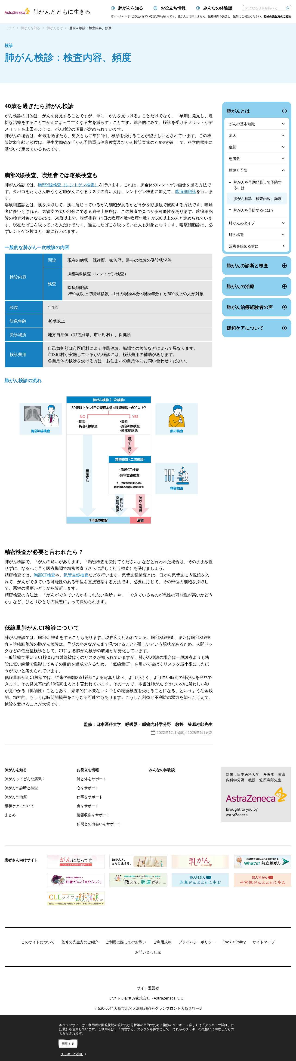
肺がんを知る (130, 8)
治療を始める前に (244, 246)
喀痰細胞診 (185, 191)
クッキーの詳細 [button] (72, 1054)
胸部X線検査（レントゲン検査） (68, 184)
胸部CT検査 (44, 575)
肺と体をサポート (91, 778)
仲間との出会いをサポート (99, 823)
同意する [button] (68, 1044)
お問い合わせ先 (148, 952)
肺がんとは (55, 28)
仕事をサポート (90, 796)
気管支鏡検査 (76, 575)
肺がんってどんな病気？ (25, 778)
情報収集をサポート (93, 814)
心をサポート (88, 787)
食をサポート (88, 805)
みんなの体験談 (217, 8)
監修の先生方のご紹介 (277, 16)
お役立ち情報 (173, 8)
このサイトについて (38, 941)
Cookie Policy (234, 941)
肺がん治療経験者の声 (250, 307)
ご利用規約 (162, 941)
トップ (9, 28)
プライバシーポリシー (197, 941)
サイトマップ (264, 941)
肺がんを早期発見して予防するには (258, 185)
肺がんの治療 (240, 286)
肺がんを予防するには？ (254, 210)
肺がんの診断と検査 (247, 265)
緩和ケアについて (245, 328)
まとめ (10, 814)
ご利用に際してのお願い (125, 941)
